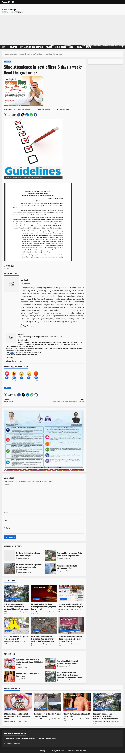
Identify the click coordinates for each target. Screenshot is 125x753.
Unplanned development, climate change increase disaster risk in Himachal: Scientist (70, 638)
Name (6, 513)
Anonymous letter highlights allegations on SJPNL (50, 568)
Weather (49, 46)
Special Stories (61, 46)
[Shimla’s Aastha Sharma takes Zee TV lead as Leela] (77, 702)
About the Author (9, 269)
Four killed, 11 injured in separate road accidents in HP (16, 637)
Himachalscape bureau (12, 612)
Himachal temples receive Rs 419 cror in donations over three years (70, 605)
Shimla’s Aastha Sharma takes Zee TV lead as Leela (9, 676)
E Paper (88, 47)
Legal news (9, 599)
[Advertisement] (62, 30)
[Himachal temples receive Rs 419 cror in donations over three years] (71, 593)
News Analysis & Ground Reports (31, 47)
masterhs (9, 110)
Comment (8, 485)
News (3, 47)
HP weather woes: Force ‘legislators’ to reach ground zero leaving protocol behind (9, 568)
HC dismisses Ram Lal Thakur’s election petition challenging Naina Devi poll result (43, 606)
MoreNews (71, 751)
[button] (5, 114)
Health (8, 708)
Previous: (8, 400)
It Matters (13, 47)
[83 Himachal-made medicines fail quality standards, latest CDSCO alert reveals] (18, 702)
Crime (44, 708)
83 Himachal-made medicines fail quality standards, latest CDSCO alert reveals (9, 663)
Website (7, 528)
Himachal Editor (64, 609)
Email (6, 520)
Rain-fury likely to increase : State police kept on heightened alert (50, 555)
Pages (71, 47)
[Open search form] (122, 47)
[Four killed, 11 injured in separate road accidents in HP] (16, 625)
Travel (81, 46)
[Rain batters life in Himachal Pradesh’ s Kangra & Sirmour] (48, 702)
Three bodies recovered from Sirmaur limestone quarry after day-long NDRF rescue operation (42, 638)
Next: (68, 400)
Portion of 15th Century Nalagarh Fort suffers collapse (9, 555)
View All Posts (28, 326)
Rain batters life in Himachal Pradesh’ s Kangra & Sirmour (50, 663)
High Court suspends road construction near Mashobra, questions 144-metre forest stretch (16, 606)
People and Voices (73, 631)
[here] (12, 352)
